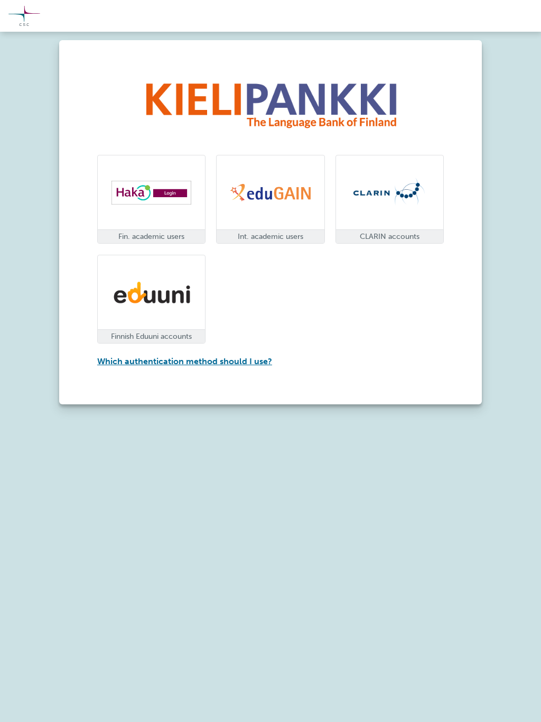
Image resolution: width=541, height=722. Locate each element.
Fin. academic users (151, 236)
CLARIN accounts (389, 236)
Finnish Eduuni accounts (151, 336)
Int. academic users (270, 236)
